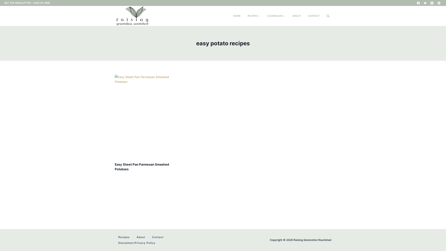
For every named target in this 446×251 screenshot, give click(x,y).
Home (237, 15)
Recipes (124, 237)
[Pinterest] (439, 3)
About (296, 15)
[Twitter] (425, 3)
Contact (314, 15)
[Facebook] (418, 3)
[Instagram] (432, 3)
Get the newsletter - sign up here (27, 2)
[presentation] (148, 117)
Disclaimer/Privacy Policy (136, 243)
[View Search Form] (328, 16)
